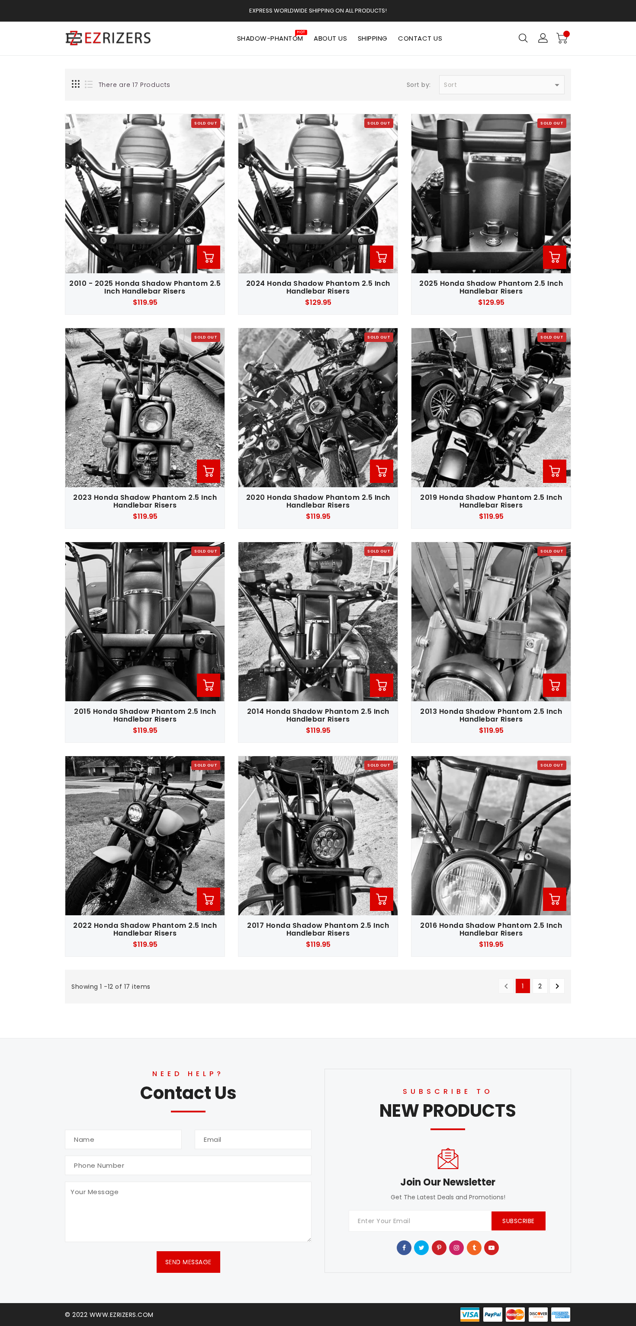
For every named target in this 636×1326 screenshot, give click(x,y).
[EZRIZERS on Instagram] (456, 1247)
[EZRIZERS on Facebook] (404, 1247)
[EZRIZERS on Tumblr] (474, 1247)
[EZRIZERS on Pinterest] (439, 1247)
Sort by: (419, 85)
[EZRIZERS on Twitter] (422, 1247)
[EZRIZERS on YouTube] (491, 1247)
